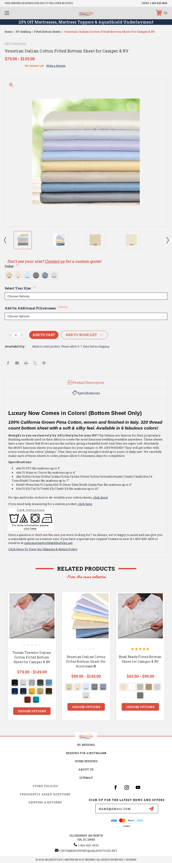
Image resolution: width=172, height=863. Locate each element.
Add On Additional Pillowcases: (36, 308)
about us (86, 769)
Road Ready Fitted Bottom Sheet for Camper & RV (140, 659)
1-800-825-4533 (158, 3)
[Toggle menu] (21, 13)
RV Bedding (86, 744)
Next (167, 240)
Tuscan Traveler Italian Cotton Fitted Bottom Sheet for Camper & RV (32, 657)
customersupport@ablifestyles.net (48, 543)
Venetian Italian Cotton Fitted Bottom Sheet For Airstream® (86, 661)
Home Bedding (86, 761)
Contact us (54, 261)
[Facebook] (8, 363)
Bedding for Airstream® (86, 753)
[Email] (17, 363)
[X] (35, 363)
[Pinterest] (44, 363)
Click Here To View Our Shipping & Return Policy (42, 549)
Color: (12, 266)
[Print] (26, 363)
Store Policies (45, 786)
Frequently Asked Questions (45, 794)
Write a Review (56, 65)
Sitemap (86, 777)
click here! (100, 497)
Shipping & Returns (45, 802)
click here (85, 504)
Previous (4, 240)
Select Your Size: (20, 288)
